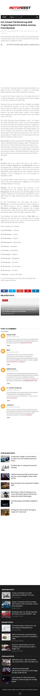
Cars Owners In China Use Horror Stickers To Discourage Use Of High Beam (24, 679)
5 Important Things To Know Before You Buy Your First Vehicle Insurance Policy (23, 459)
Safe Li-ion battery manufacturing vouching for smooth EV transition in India (25, 637)
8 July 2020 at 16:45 (13, 371)
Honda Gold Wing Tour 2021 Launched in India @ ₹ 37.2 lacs (23, 594)
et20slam (29, 415)
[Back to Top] (20, 693)
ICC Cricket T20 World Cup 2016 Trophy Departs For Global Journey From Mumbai (19, 310)
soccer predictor (12, 398)
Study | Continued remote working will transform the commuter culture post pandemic (25, 604)
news (28, 31)
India (24, 31)
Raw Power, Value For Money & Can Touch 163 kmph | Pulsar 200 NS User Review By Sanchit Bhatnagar (24, 494)
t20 (36, 31)
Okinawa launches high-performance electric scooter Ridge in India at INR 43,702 (24, 476)
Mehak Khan (11, 369)
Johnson (10, 405)
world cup (4, 33)
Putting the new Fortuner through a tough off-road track (23, 511)
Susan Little (11, 335)
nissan (33, 31)
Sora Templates (13, 689)
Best (8, 350)
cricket (20, 31)
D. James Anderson (14, 388)
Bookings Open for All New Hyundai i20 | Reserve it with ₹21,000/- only (24, 613)
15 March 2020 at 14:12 (13, 336)
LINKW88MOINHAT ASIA (30, 381)
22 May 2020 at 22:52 (13, 352)
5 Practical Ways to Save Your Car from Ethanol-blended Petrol (24, 627)
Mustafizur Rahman (26, 343)
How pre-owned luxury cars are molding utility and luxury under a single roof (24, 647)
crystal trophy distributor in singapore (22, 361)
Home (4, 17)
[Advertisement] (15, 547)
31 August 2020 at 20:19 (14, 407)
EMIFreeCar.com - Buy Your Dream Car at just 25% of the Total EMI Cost (25, 661)
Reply (8, 345)
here (14, 280)
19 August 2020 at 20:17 (14, 390)
